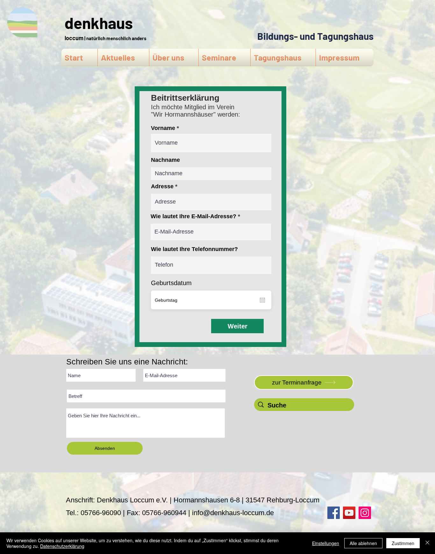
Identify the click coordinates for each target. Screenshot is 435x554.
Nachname (165, 160)
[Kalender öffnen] (262, 300)
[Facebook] (333, 513)
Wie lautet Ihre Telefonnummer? (194, 249)
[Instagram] (365, 513)
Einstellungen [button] (325, 543)
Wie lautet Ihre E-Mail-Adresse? (193, 216)
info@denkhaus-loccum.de (233, 513)
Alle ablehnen (363, 543)
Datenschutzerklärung (62, 546)
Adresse (162, 186)
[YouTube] (349, 513)
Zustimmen (403, 543)
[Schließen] (427, 543)
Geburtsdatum (171, 283)
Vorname (163, 128)
